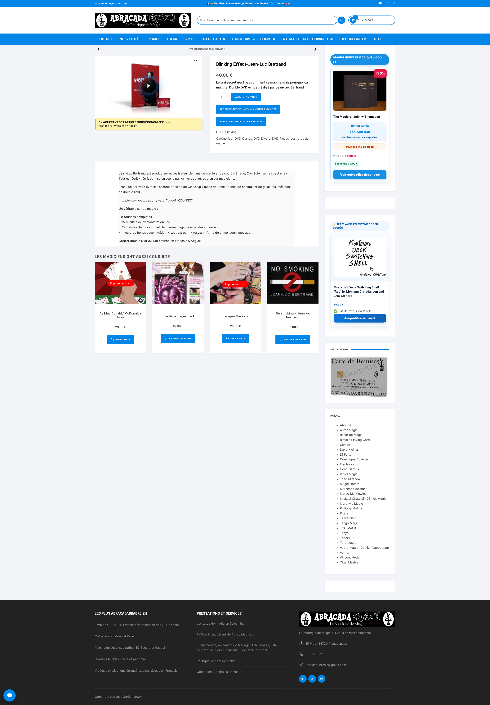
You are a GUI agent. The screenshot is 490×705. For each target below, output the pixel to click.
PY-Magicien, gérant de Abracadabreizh (226, 634)
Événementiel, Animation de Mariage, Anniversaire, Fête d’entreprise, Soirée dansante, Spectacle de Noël (237, 647)
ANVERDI (346, 425)
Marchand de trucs (353, 489)
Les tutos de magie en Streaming (221, 623)
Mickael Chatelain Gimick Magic (363, 498)
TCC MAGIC (348, 528)
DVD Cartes (243, 138)
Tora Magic (348, 543)
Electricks (347, 464)
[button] (195, 62)
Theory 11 (347, 538)
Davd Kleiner (349, 449)
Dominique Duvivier (354, 459)
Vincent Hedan (350, 557)
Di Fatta (345, 454)
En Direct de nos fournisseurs (307, 39)
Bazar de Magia (351, 435)
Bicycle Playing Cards (355, 440)
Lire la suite (122, 339)
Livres (188, 39)
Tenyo (344, 533)
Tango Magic (349, 523)
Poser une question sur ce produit (241, 121)
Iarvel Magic (349, 474)
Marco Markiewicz (353, 493)
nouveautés (130, 39)
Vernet (344, 552)
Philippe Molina (351, 508)
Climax (345, 445)
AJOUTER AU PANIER (246, 96)
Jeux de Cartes (212, 39)
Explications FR (352, 39)
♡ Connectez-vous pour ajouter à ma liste (248, 109)
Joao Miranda (350, 479)
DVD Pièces (280, 138)
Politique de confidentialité (216, 661)
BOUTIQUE (105, 39)
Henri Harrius (349, 469)
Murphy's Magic (351, 503)
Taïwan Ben (348, 518)
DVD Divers (262, 138)
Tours (172, 39)
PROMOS (153, 39)
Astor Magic (349, 430)
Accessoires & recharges (253, 39)
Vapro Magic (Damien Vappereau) (364, 547)
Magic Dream (349, 484)
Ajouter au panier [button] (180, 338)
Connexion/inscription (112, 3)
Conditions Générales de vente (219, 672)
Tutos (377, 39)
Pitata (344, 513)
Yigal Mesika (349, 562)
